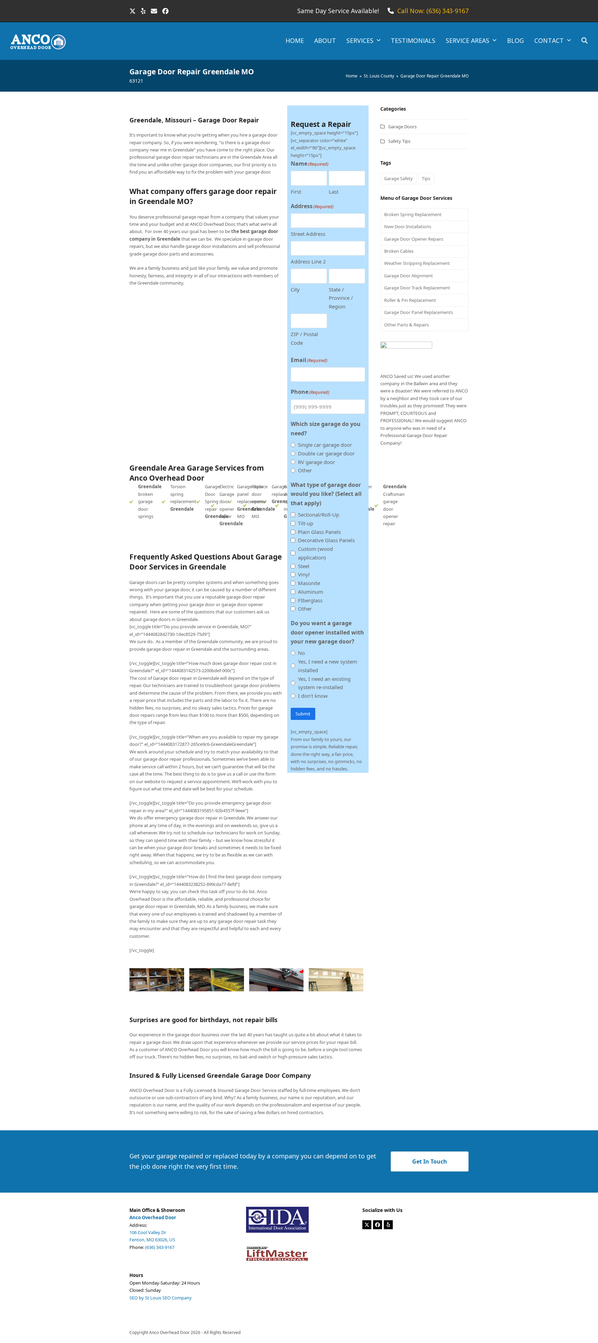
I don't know (313, 695)
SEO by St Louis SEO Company (160, 1298)
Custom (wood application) (315, 553)
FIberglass (310, 600)
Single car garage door (325, 444)
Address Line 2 (308, 261)
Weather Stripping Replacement (417, 263)
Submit (303, 714)
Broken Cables (399, 251)
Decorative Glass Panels (326, 540)
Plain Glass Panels (319, 531)
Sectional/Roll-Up (318, 514)
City (295, 289)
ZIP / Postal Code (304, 338)
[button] (584, 41)
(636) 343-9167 (159, 1247)
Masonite (309, 583)
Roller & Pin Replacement (410, 300)
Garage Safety (398, 178)
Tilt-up (305, 523)
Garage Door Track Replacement (417, 288)
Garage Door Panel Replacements (418, 312)
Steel (303, 566)
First (296, 191)
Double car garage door (326, 453)
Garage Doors (402, 126)
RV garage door (316, 462)
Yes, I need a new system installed (327, 666)
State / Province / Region (341, 298)
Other (305, 470)
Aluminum (310, 591)
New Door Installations (407, 226)
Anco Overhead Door (169, 1332)
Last (333, 191)
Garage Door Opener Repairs (413, 239)
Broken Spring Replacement (413, 214)
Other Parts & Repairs (406, 325)
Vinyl (304, 574)
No (301, 652)
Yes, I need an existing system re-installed (324, 683)
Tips (426, 178)
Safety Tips (399, 141)
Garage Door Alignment (408, 275)
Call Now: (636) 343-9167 (433, 11)
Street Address (308, 233)
